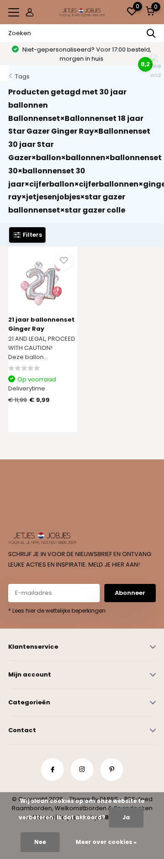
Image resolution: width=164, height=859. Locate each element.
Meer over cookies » (106, 842)
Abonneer (130, 592)
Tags (22, 76)
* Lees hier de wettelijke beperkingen (57, 610)
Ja (126, 817)
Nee (40, 842)
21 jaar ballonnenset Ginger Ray (41, 324)
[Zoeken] (151, 33)
